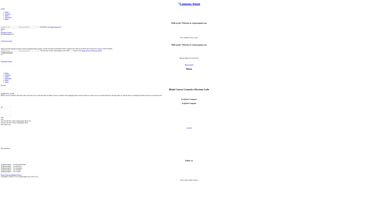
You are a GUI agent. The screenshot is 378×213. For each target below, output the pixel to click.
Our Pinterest (17, 166)
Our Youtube (17, 170)
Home (7, 12)
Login (3, 9)
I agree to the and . (87, 50)
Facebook (4, 32)
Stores (7, 15)
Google (9, 32)
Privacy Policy (97, 50)
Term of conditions (11, 175)
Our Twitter (16, 171)
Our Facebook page (19, 164)
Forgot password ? (55, 27)
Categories (8, 17)
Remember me (50, 27)
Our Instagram (17, 168)
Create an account (6, 41)
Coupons (7, 14)
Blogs (6, 19)
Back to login (189, 65)
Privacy (19, 175)
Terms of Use (86, 50)
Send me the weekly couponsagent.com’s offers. (55, 50)
